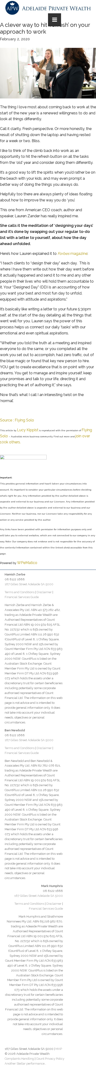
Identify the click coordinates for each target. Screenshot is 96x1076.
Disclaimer (44, 592)
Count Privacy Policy (50, 1058)
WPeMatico (27, 563)
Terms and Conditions (19, 592)
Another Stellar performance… (25, 1063)
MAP (58, 1049)
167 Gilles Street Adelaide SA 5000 (29, 584)
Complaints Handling (19, 1058)
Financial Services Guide (22, 597)
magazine (72, 253)
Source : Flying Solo (17, 420)
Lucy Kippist (27, 430)
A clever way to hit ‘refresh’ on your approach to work (45, 28)
